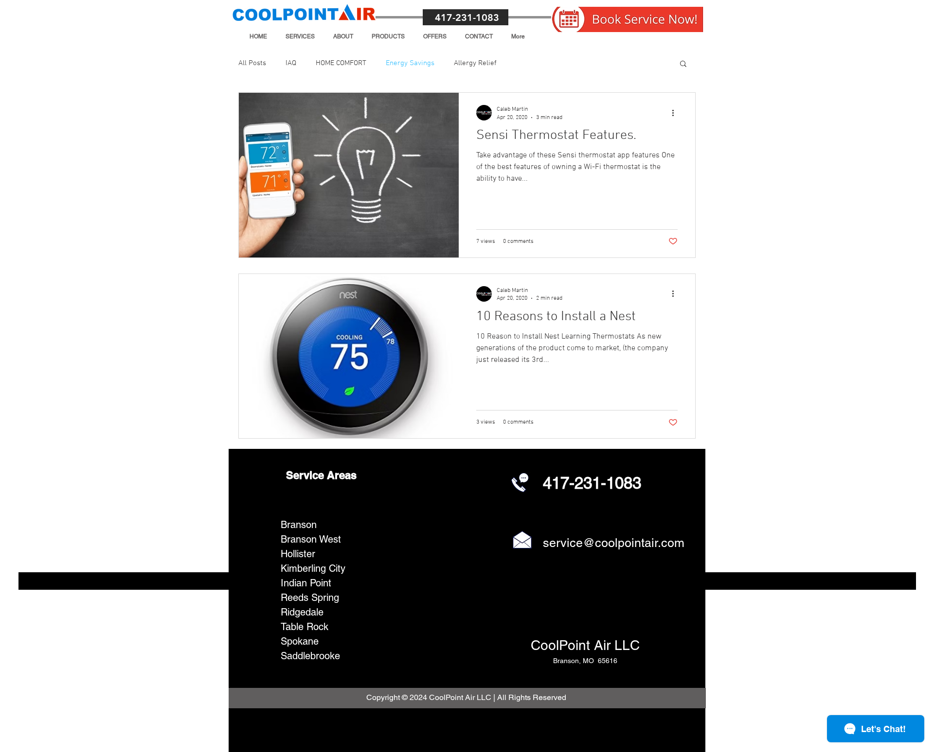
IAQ (291, 63)
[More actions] (676, 113)
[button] (300, 36)
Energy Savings (410, 63)
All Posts (252, 63)
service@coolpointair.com (613, 543)
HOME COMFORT (341, 63)
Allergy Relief (475, 63)
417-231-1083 (467, 17)
